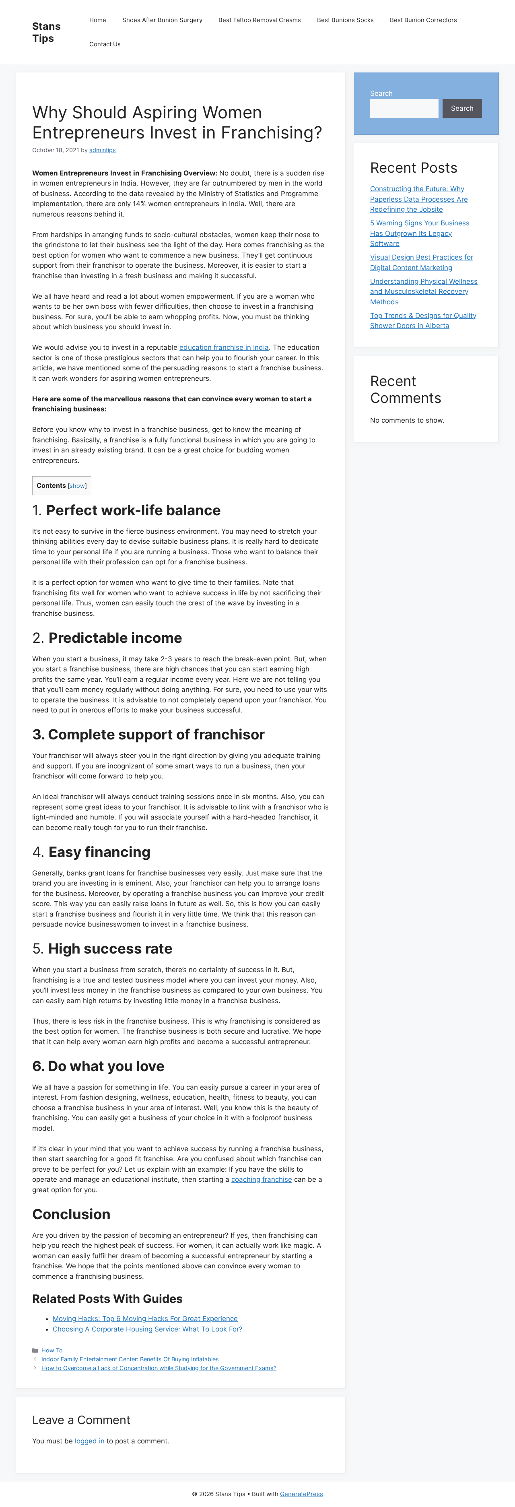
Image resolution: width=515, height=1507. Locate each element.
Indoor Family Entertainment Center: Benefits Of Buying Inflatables (130, 1359)
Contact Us (105, 44)
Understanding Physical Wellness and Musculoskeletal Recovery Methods (424, 291)
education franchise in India (224, 347)
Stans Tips (46, 32)
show (77, 485)
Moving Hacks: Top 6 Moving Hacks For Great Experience (145, 1319)
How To (52, 1350)
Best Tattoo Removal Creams (259, 20)
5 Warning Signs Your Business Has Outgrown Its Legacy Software (420, 233)
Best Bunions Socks (345, 20)
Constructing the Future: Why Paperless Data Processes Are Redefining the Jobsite (419, 199)
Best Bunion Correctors (423, 20)
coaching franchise (261, 1179)
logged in (90, 1441)
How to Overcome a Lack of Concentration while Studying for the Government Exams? (158, 1368)
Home (97, 20)
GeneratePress (301, 1494)
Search (381, 93)
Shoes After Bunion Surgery (162, 20)
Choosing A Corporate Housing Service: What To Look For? (148, 1329)
